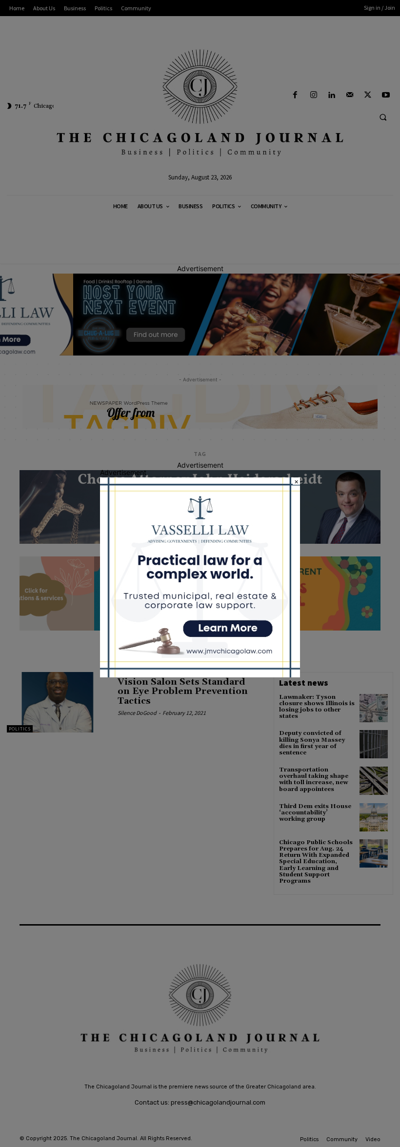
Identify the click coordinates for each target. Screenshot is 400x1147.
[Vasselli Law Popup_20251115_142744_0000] (200, 675)
